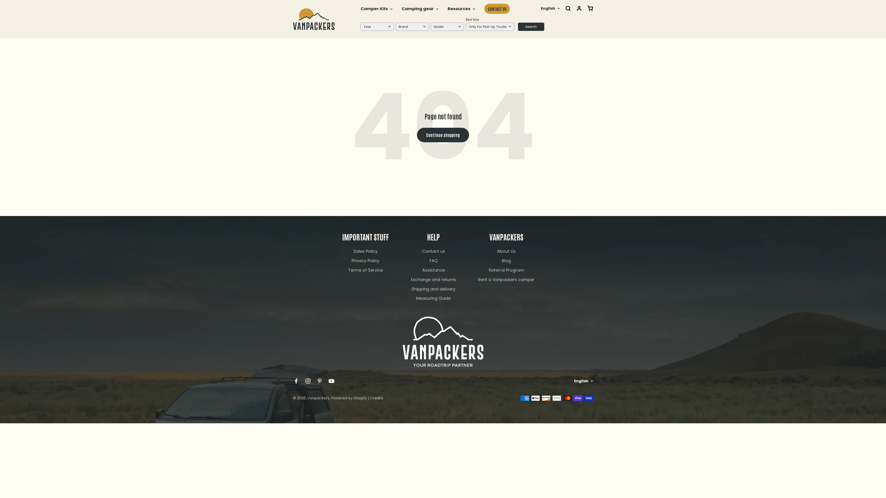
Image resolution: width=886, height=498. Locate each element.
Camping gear (418, 9)
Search (531, 26)
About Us (506, 251)
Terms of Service (365, 270)
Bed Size (472, 20)
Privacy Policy (365, 261)
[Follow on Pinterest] (320, 381)
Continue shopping (443, 135)
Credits (376, 398)
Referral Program (506, 270)
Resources (459, 9)
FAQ (433, 261)
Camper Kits (374, 9)
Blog (506, 261)
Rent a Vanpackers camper (506, 279)
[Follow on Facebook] (296, 381)
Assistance (433, 270)
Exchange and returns (433, 279)
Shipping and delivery (433, 289)
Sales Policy (365, 251)
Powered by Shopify (349, 398)
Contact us (497, 9)
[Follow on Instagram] (308, 381)
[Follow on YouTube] (331, 381)
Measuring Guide (433, 298)
